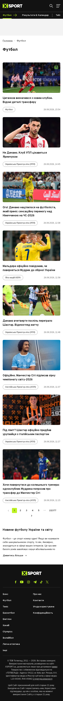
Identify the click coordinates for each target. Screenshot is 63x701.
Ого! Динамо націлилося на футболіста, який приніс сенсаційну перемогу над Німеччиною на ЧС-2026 (29, 211)
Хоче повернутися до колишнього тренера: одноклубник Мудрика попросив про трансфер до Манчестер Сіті (31, 489)
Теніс (5, 606)
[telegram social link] (35, 582)
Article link (31, 77)
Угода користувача (43, 606)
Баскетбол (9, 613)
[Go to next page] (31, 515)
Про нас (37, 594)
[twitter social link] (47, 582)
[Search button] (51, 6)
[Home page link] (14, 6)
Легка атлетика (11, 644)
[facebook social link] (15, 582)
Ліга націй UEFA (13, 277)
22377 (52, 510)
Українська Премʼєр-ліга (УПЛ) (20, 164)
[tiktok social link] (41, 582)
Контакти (38, 600)
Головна (8, 40)
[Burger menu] (58, 5)
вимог (54, 667)
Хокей (6, 625)
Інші (5, 650)
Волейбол (8, 638)
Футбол (9, 109)
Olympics (7, 631)
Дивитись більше (13, 555)
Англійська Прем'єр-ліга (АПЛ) (20, 387)
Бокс (5, 594)
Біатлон (7, 619)
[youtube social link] (22, 582)
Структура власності (42, 679)
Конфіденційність (43, 613)
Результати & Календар (35, 15)
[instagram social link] (28, 582)
